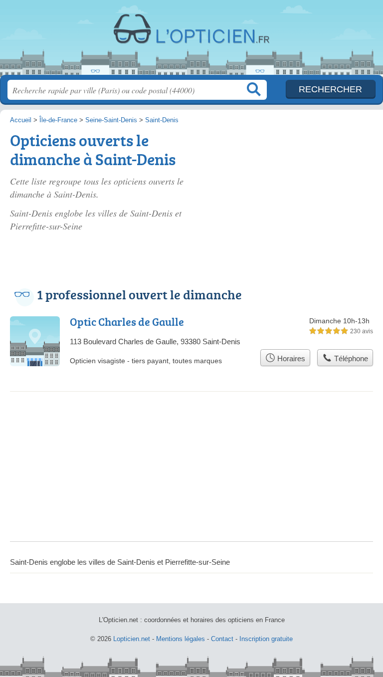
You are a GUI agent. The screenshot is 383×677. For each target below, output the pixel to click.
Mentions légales (180, 639)
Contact (222, 639)
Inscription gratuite (266, 639)
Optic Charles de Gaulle (127, 321)
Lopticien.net (191, 41)
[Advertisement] (299, 185)
